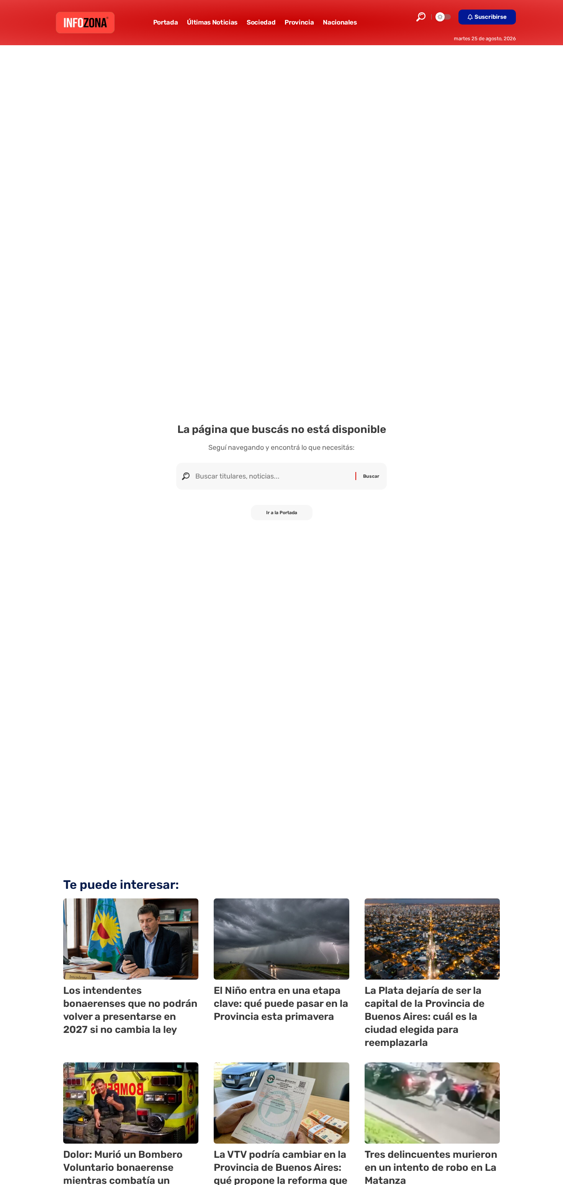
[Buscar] (272, 476)
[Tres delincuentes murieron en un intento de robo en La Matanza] (432, 1103)
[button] (421, 17)
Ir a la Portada (281, 512)
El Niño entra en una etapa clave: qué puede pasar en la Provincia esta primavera (281, 1004)
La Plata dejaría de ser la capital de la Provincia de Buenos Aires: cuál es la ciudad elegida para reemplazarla (424, 1016)
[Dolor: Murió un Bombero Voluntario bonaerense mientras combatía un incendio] (130, 1103)
